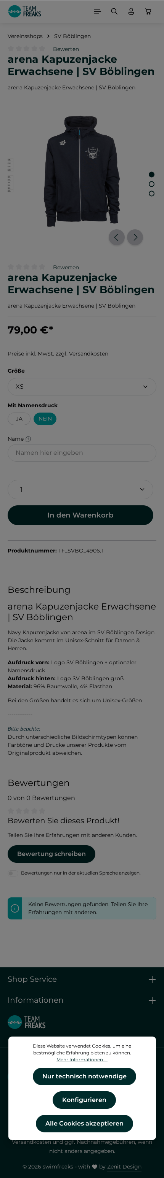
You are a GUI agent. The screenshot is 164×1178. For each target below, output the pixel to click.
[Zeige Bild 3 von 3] (151, 194)
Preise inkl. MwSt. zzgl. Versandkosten (58, 353)
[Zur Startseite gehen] (25, 11)
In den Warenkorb (80, 515)
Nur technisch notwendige (84, 1076)
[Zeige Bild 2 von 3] (151, 184)
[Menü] (97, 11)
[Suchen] (114, 11)
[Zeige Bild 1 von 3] (151, 175)
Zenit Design (124, 1166)
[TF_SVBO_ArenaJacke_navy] (81, 171)
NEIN (45, 418)
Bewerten (66, 49)
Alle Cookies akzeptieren (84, 1123)
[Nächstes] (135, 237)
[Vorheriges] (117, 237)
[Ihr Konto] (131, 11)
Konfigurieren (84, 1099)
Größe (16, 370)
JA (19, 418)
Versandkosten (31, 1141)
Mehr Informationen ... (82, 1059)
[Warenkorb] (148, 11)
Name (16, 438)
